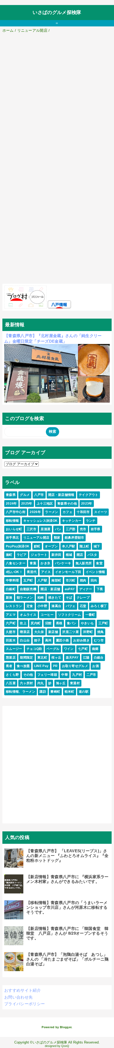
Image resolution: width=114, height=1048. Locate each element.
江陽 (86, 657)
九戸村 (77, 675)
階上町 (84, 546)
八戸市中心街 (15, 512)
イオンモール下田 (68, 572)
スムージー (14, 649)
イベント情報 (95, 572)
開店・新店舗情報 (61, 495)
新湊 (9, 597)
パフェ (71, 606)
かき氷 (45, 563)
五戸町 (28, 580)
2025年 (26, 503)
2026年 (35, 512)
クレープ (83, 597)
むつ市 (99, 640)
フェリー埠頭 (47, 675)
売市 (83, 529)
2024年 (11, 503)
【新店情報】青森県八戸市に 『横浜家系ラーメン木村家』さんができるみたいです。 (67, 879)
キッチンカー (72, 521)
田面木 (11, 640)
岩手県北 (12, 537)
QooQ (65, 1045)
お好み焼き (81, 640)
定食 (30, 606)
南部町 (56, 580)
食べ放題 (23, 666)
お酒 (95, 666)
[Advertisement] (57, 93)
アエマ (11, 615)
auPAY (70, 589)
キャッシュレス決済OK (40, 521)
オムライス (28, 615)
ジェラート (39, 555)
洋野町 (88, 632)
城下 (97, 546)
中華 (64, 675)
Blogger (65, 1027)
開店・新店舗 (50, 589)
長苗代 (32, 572)
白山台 (25, 640)
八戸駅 (42, 580)
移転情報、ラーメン (20, 691)
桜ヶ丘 (56, 657)
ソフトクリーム (69, 615)
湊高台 (56, 606)
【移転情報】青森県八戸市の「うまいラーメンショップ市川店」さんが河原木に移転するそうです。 (66, 907)
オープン (51, 546)
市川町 (71, 580)
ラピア (22, 555)
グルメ (25, 495)
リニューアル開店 (36, 537)
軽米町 (69, 691)
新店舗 (53, 632)
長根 (59, 623)
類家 (57, 537)
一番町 (90, 615)
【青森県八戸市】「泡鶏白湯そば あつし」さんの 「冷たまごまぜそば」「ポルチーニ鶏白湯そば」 (67, 959)
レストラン (14, 606)
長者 (9, 666)
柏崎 (40, 597)
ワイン (69, 649)
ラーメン (51, 512)
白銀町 (11, 589)
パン (58, 529)
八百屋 (11, 683)
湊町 (9, 555)
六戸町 (11, 623)
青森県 (11, 495)
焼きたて (54, 597)
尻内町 (36, 623)
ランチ (91, 521)
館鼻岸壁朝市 (74, 537)
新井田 (56, 555)
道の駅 (84, 691)
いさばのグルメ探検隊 (57, 12)
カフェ (67, 512)
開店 (80, 555)
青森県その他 (67, 503)
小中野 (42, 606)
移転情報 (12, 521)
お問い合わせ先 (18, 997)
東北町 (42, 657)
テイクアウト (88, 495)
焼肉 (83, 580)
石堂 (83, 606)
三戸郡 (71, 529)
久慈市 (11, 632)
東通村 (75, 683)
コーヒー (47, 615)
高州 (48, 640)
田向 (94, 580)
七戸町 (83, 649)
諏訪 (43, 691)
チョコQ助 (34, 649)
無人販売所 (84, 563)
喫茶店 (25, 632)
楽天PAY (72, 657)
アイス (46, 572)
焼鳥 (100, 632)
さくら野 (12, 675)
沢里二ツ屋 (70, 632)
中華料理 (12, 580)
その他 (28, 675)
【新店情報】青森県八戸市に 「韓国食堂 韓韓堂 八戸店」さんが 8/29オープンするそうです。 (67, 933)
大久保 (39, 632)
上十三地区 (45, 503)
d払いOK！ (14, 572)
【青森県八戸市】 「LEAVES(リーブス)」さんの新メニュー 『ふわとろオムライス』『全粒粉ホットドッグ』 (67, 856)
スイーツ (100, 512)
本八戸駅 (68, 546)
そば (69, 597)
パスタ (92, 555)
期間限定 (26, 657)
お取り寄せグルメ (75, 666)
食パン (72, 623)
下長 (100, 589)
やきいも (87, 623)
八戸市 (39, 495)
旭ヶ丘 (61, 683)
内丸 (40, 683)
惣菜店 (11, 657)
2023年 (86, 503)
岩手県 (95, 529)
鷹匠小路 (62, 640)
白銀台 (99, 657)
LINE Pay (41, 666)
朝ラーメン (25, 597)
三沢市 (31, 529)
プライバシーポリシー (24, 1004)
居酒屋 (45, 529)
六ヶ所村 (26, 683)
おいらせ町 (14, 529)
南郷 (95, 649)
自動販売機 (28, 589)
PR (55, 666)
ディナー (85, 589)
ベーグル (52, 649)
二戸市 (91, 675)
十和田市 (83, 512)
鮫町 (37, 546)
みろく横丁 (99, 606)
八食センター (15, 563)
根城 (69, 555)
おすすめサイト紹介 (22, 990)
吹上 (23, 623)
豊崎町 (55, 691)
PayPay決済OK (17, 546)
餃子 (37, 640)
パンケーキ (63, 563)
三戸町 (103, 623)
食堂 (99, 563)
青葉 (33, 563)
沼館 (48, 623)
